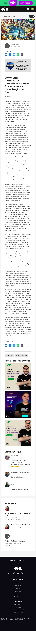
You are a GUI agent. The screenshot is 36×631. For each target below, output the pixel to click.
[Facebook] (10, 54)
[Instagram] (27, 573)
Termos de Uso (18, 607)
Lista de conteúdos (9, 16)
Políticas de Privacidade (18, 610)
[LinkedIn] (6, 54)
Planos (18, 582)
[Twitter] (14, 54)
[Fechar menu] (28, 9)
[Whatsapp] (18, 54)
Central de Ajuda (18, 604)
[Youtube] (18, 573)
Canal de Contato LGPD (18, 613)
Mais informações (17, 560)
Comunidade (18, 591)
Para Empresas (18, 594)
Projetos (18, 588)
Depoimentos (18, 597)
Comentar (24, 355)
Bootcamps (18, 585)
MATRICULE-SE (25, 3)
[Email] (22, 54)
